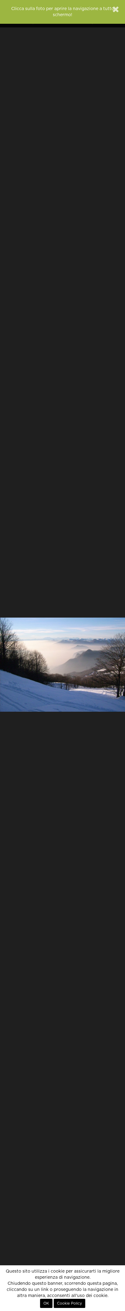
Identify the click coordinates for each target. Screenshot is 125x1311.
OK (46, 1303)
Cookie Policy (69, 1303)
